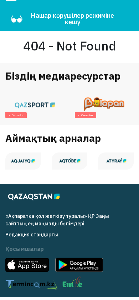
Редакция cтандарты (31, 234)
